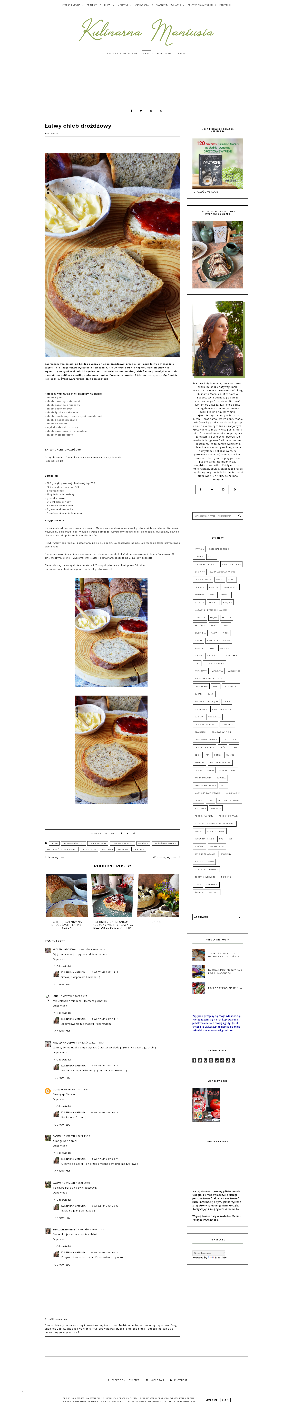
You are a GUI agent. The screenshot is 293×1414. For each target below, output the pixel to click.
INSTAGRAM (157, 1380)
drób (223, 747)
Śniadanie (138, 849)
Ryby (212, 648)
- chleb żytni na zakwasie (61, 412)
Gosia (56, 1089)
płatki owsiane (216, 831)
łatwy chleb (89, 849)
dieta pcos (227, 724)
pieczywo (107, 849)
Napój (214, 625)
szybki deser (217, 846)
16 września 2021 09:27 (73, 996)
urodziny (225, 854)
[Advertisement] (146, 83)
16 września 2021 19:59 (76, 1136)
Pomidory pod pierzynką (225, 988)
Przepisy (92, 5)
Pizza (225, 633)
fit (207, 755)
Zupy (216, 686)
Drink (231, 579)
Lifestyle (123, 5)
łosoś (198, 885)
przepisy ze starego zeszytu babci (215, 824)
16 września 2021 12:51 (75, 1089)
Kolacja (199, 602)
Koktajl (225, 595)
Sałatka (224, 648)
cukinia (199, 717)
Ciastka (199, 557)
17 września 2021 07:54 (90, 1229)
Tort (197, 663)
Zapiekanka (201, 686)
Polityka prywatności (200, 5)
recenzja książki (204, 839)
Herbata (199, 587)
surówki (199, 846)
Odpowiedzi (63, 966)
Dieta (107, 5)
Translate (221, 1257)
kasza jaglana (203, 778)
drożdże (143, 843)
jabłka (198, 770)
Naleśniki (200, 625)
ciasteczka (201, 709)
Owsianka (200, 633)
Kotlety (213, 602)
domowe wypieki (221, 732)
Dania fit (200, 572)
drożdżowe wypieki (165, 843)
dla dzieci (200, 732)
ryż (221, 839)
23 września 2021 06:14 (104, 1252)
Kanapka (199, 595)
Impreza (214, 587)
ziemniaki (226, 877)
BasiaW (57, 1136)
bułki (211, 694)
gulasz (230, 755)
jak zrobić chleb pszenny (62, 849)
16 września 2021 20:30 (104, 1205)
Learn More (211, 1400)
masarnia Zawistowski (207, 793)
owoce (198, 801)
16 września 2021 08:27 (91, 949)
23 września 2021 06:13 (104, 1112)
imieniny (199, 762)
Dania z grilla (203, 579)
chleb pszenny (97, 843)
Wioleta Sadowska (64, 949)
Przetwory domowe (218, 640)
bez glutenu (231, 686)
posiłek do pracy (228, 816)
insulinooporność (220, 762)
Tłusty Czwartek (214, 663)
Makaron (200, 618)
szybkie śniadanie (205, 854)
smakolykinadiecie (64, 1229)
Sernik (198, 656)
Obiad (226, 625)
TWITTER (134, 1380)
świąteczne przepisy (207, 892)
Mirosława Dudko (64, 1042)
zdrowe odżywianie (206, 869)
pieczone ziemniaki (229, 801)
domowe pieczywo (122, 843)
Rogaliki (199, 648)
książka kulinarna (205, 785)
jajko (211, 770)
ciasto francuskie (222, 709)
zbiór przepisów (204, 862)
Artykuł (199, 549)
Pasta (214, 633)
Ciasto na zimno (231, 564)
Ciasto (211, 557)
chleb (54, 843)
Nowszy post (56, 857)
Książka (227, 602)
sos (230, 839)
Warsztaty (201, 671)
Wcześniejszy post (165, 857)
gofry (217, 755)
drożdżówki (230, 740)
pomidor (216, 808)
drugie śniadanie (204, 747)
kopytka (221, 778)
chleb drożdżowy (73, 843)
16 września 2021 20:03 (76, 1182)
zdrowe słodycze (205, 877)
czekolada (214, 717)
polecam (123, 849)
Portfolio (225, 5)
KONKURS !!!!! (231, 587)
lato (223, 785)
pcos (210, 801)
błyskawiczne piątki (206, 701)
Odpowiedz (60, 959)
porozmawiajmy (204, 816)
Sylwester (213, 656)
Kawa (213, 595)
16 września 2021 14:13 (104, 1019)
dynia (234, 747)
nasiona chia (233, 793)
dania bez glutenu (205, 724)
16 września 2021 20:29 (104, 1159)
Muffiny (226, 618)
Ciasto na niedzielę (206, 564)
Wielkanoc (234, 671)
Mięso (213, 618)
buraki (198, 694)
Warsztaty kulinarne (168, 5)
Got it (225, 1400)
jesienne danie (227, 770)
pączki (198, 831)
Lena (55, 996)
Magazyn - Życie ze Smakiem (211, 610)
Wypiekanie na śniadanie (209, 679)
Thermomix (230, 656)
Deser (219, 579)
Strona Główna (71, 5)
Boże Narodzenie (219, 549)
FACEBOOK (118, 1380)
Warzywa (217, 671)
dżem (198, 755)
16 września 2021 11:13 (90, 1042)
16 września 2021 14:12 (104, 972)
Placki (198, 640)
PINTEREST (180, 1380)
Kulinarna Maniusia (73, 972)
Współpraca (142, 5)
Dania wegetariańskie (222, 572)
